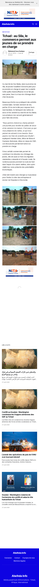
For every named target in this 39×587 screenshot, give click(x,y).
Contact (17, 558)
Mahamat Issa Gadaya (16, 51)
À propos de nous (29, 558)
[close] (36, 3)
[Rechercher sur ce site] (33, 24)
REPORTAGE (6, 32)
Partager (31, 53)
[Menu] (36, 24)
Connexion (8, 558)
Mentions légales (19, 561)
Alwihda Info (8, 24)
